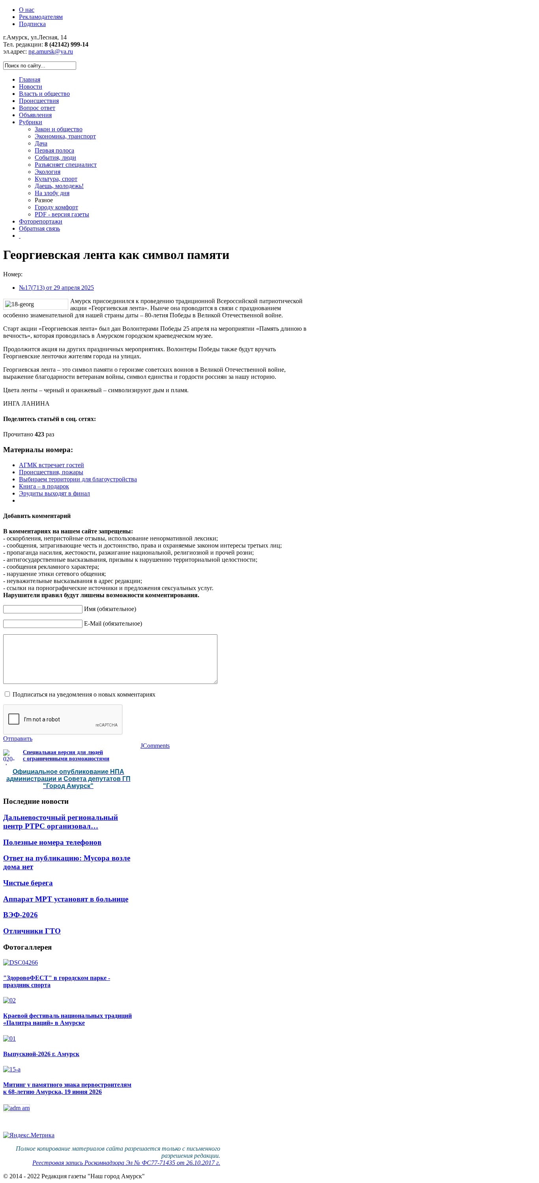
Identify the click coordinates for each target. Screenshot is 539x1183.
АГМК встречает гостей (51, 465)
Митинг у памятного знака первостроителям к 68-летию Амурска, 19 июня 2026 (67, 1088)
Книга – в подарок (44, 486)
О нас (26, 9)
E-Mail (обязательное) (113, 623)
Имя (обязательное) (110, 608)
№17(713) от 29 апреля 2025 (56, 287)
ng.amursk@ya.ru (50, 51)
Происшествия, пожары (51, 472)
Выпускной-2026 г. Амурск (41, 1054)
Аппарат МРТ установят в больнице (65, 899)
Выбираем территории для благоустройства (78, 479)
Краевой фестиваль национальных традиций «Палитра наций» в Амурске (67, 1019)
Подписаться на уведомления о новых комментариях (84, 694)
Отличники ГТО (32, 931)
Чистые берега (28, 883)
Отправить (17, 738)
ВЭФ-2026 (20, 915)
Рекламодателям (41, 16)
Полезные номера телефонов (52, 842)
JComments (155, 745)
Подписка (32, 23)
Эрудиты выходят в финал (54, 493)
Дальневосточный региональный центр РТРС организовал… (60, 821)
